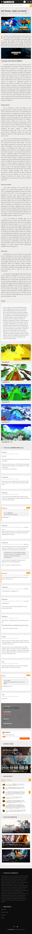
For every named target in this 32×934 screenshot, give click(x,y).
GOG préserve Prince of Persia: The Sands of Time (15, 856)
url (21, 811)
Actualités (3, 909)
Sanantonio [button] (26, 575)
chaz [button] (25, 677)
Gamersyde (11, 929)
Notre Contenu (5, 912)
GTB (6, 800)
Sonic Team (5, 725)
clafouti (4, 636)
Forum (2, 917)
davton (4, 13)
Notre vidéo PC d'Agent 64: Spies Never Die (14, 842)
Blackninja (4, 492)
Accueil (3, 5)
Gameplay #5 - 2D (7, 442)
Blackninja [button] (26, 510)
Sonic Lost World (15, 37)
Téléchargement (25, 358)
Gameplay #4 (5, 422)
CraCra (7, 804)
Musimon (4, 452)
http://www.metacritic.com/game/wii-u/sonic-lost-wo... (15, 625)
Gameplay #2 (5, 382)
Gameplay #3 (5, 402)
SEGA (4, 720)
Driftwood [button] (26, 527)
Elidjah (7, 787)
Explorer (3, 915)
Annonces (9, 780)
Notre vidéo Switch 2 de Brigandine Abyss (14, 827)
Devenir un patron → (24, 738)
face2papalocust (9, 784)
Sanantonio (5, 542)
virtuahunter (5, 477)
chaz (3, 661)
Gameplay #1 (5, 362)
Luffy (7, 791)
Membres (3, 780)
